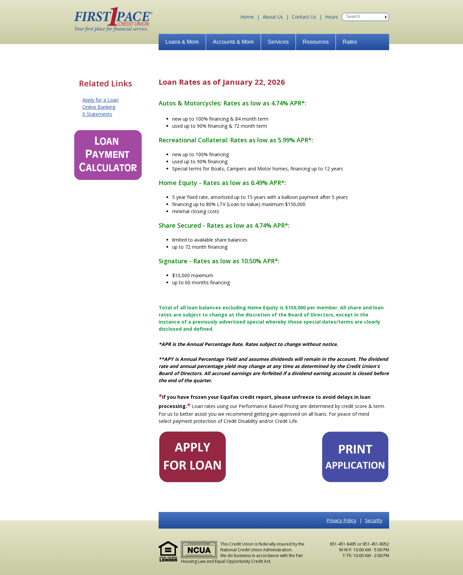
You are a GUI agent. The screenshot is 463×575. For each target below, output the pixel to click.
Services (278, 42)
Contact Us (304, 17)
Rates (350, 42)
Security (373, 520)
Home (247, 17)
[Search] (386, 17)
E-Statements (97, 114)
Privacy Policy (341, 520)
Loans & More (182, 42)
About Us (273, 17)
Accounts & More (233, 42)
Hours (331, 17)
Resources (316, 42)
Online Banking (98, 107)
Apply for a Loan (100, 100)
